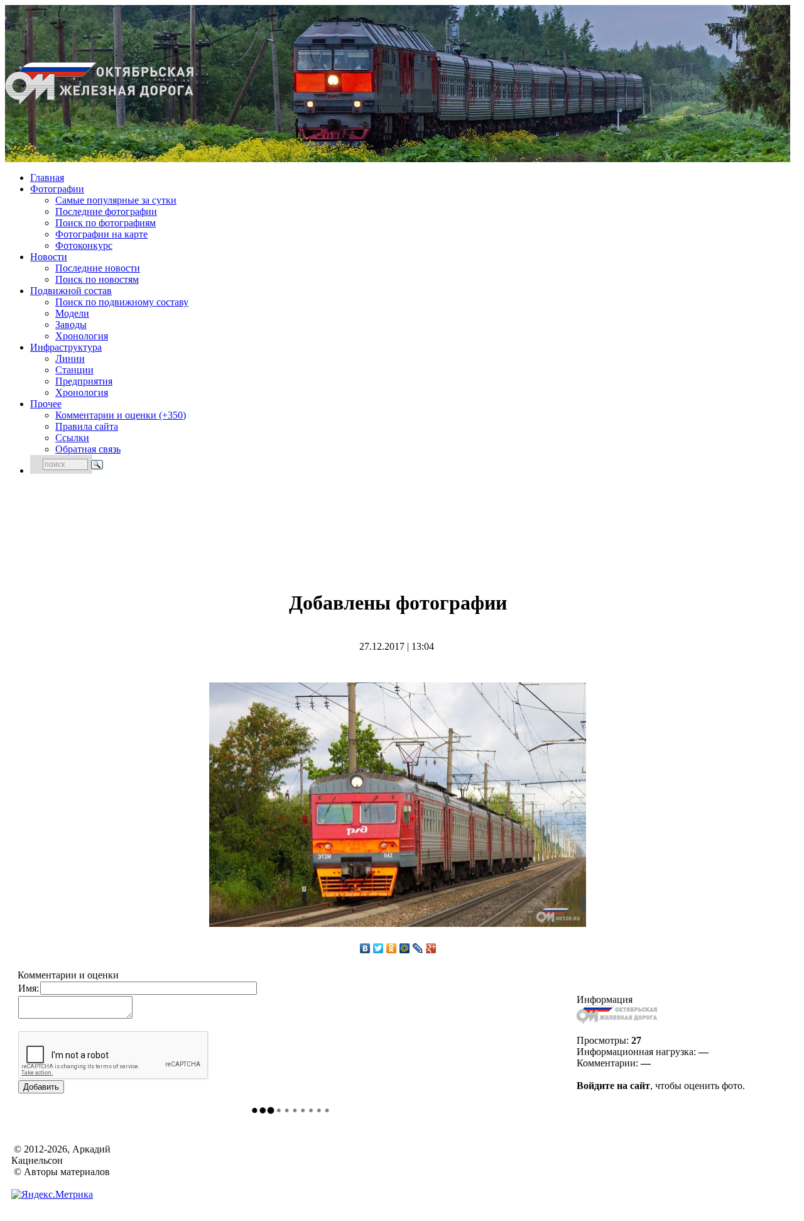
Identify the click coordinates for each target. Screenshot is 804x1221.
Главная (47, 177)
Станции (74, 369)
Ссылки (72, 437)
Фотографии (57, 188)
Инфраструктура (66, 347)
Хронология (81, 336)
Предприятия (83, 381)
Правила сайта (86, 426)
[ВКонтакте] (365, 948)
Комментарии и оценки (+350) (120, 415)
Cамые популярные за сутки (116, 200)
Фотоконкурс (83, 245)
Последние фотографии (106, 211)
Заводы (71, 324)
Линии (70, 358)
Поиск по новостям (97, 279)
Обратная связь (88, 449)
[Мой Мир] (404, 948)
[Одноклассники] (391, 948)
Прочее (46, 403)
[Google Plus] (431, 948)
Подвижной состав (71, 290)
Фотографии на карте (101, 234)
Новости (48, 256)
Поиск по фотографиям (105, 222)
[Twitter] (378, 948)
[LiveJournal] (418, 948)
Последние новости (97, 268)
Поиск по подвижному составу (121, 302)
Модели (72, 313)
